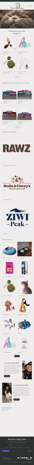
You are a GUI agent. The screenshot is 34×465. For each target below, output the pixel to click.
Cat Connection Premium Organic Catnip (9, 71)
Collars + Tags (21, 295)
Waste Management (7, 352)
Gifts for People (6, 314)
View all (17, 76)
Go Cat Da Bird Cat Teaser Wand (22, 71)
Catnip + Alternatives (7, 295)
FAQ (23, 447)
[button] (2, 6)
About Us (6, 447)
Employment (15, 447)
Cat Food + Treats (6, 276)
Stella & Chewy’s (6, 199)
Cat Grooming (21, 276)
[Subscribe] (24, 445)
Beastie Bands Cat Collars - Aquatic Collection (23, 101)
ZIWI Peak (5, 233)
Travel (19, 333)
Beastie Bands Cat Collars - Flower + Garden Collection (8, 122)
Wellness (20, 352)
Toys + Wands (6, 333)
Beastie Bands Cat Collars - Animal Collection (8, 101)
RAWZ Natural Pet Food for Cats (9, 165)
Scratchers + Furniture (22, 314)
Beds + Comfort (6, 258)
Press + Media (26, 447)
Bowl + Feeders (21, 258)
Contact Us (10, 447)
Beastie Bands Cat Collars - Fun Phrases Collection (24, 122)
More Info (16, 399)
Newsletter (19, 447)
